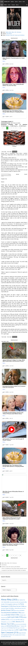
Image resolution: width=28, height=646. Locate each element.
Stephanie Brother (8, 635)
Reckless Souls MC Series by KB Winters (15, 35)
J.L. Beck (16, 608)
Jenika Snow (7, 610)
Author (12, 1)
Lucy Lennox (9, 621)
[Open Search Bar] (27, 4)
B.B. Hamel (21, 600)
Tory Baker (17, 635)
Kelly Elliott (4, 617)
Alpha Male (8, 32)
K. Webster (22, 615)
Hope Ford (9, 608)
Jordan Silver (12, 615)
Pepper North (20, 627)
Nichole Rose (11, 626)
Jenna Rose (18, 610)
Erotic (9, 4)
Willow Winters (7, 636)
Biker (13, 32)
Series (20, 1)
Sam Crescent (9, 632)
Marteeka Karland (18, 624)
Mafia (5, 4)
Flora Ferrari (18, 606)
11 (13, 127)
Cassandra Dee (13, 602)
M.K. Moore (18, 622)
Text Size (15, 151)
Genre (16, 1)
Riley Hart (12, 630)
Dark (24, 1)
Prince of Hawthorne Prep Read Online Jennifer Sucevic (14, 568)
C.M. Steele (5, 602)
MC (15, 32)
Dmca (17, 4)
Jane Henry (23, 608)
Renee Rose (5, 630)
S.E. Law (21, 630)
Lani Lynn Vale (15, 617)
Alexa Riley (9, 599)
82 (20, 127)
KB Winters (9, 33)
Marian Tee (7, 624)
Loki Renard (12, 619)
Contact (13, 4)
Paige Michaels (4, 627)
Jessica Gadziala (13, 612)
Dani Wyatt (22, 602)
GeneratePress (21, 643)
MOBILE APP (7, 1)
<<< (2, 127)
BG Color (9, 151)
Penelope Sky (13, 628)
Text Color (3, 151)
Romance (19, 32)
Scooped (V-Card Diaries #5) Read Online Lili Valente (14, 570)
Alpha (2, 4)
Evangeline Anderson (13, 604)
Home (2, 1)
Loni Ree (18, 619)
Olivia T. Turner (21, 626)
